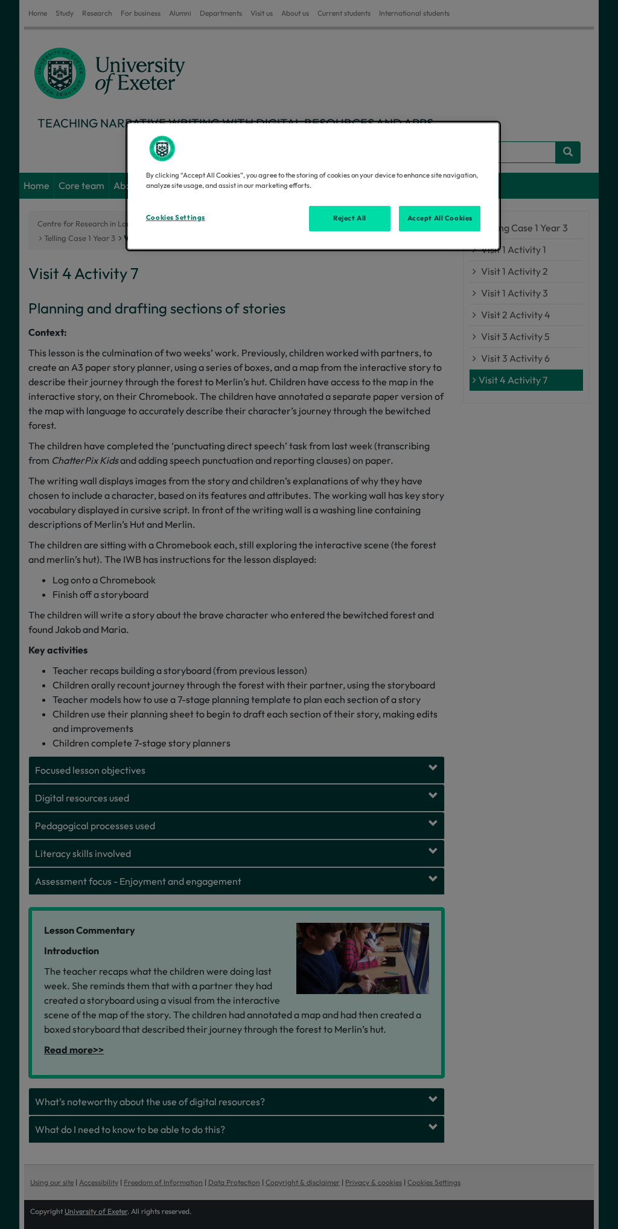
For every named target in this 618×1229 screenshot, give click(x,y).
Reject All (349, 218)
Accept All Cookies (440, 218)
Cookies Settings (175, 217)
